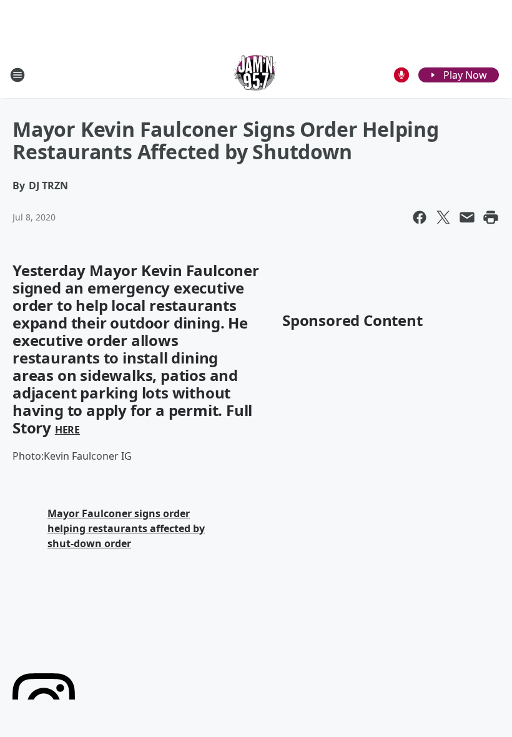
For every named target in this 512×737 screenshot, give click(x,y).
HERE (67, 430)
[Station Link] (256, 74)
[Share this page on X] (443, 217)
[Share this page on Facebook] (419, 217)
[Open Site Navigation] (17, 74)
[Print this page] (491, 217)
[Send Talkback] (401, 74)
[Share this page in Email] (467, 217)
